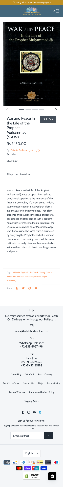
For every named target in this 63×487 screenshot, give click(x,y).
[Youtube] (34, 412)
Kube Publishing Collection (43, 272)
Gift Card (29, 374)
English (29, 453)
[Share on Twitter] (23, 288)
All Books (16, 272)
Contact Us (28, 383)
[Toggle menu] (4, 10)
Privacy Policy (53, 383)
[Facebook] (23, 412)
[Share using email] (36, 288)
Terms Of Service (17, 392)
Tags (8, 272)
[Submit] (48, 435)
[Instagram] (28, 412)
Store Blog (16, 374)
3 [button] (35, 109)
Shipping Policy (31, 401)
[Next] (56, 109)
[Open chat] (52, 476)
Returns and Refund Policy (41, 392)
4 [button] (41, 109)
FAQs (40, 383)
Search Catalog (45, 374)
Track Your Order (11, 383)
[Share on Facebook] (17, 288)
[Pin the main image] (29, 288)
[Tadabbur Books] (31, 11)
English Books (26, 272)
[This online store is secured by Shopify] (31, 479)
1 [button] (21, 109)
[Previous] (7, 109)
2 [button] (28, 109)
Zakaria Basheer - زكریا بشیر (25, 150)
